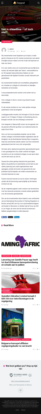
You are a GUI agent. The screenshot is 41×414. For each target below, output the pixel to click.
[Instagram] (20, 390)
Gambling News (26, 256)
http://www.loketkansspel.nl (20, 381)
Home (3, 35)
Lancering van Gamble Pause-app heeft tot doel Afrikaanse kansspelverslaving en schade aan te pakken (19, 262)
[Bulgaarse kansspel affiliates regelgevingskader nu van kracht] (20, 324)
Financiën (15, 256)
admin (12, 49)
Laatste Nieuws (7, 292)
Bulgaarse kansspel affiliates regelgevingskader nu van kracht (16, 344)
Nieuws (23, 410)
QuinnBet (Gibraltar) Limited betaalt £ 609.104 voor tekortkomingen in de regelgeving (18, 298)
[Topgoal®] (20, 3)
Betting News (6, 41)
